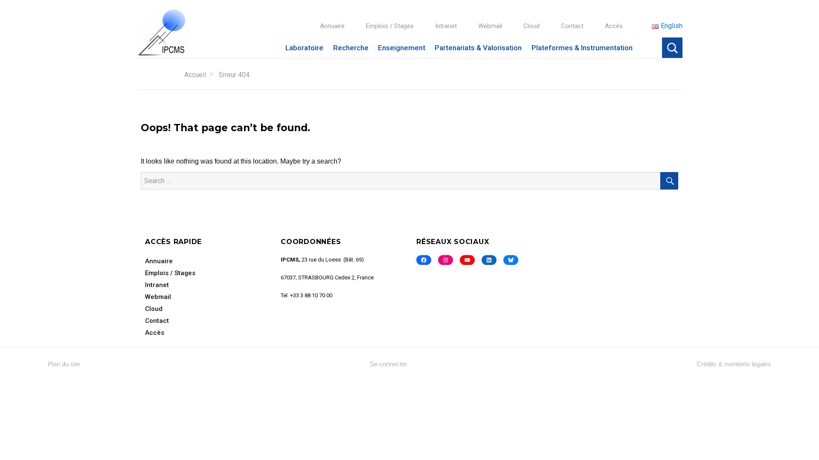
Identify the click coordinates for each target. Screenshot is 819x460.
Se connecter (388, 364)
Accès (614, 26)
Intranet (446, 26)
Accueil (195, 75)
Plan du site (64, 364)
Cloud (531, 26)
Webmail (490, 26)
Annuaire (332, 26)
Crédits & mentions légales (734, 364)
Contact (572, 26)
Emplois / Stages (390, 26)
